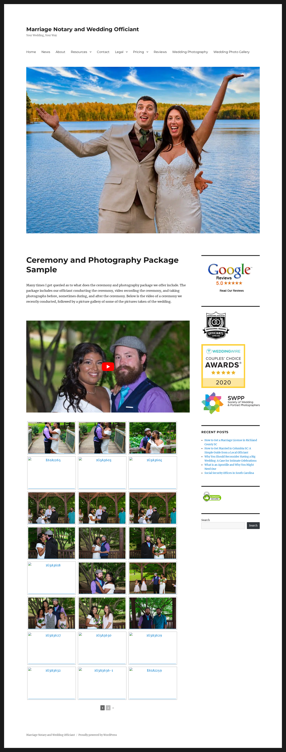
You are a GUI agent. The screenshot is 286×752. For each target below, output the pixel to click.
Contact (103, 52)
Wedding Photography (190, 52)
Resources (79, 52)
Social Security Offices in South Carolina (229, 473)
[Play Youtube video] (108, 367)
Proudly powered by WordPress (97, 735)
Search (205, 520)
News (45, 52)
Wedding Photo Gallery (231, 52)
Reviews (160, 52)
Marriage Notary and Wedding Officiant (82, 29)
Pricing (138, 52)
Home (31, 52)
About (60, 52)
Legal (119, 52)
